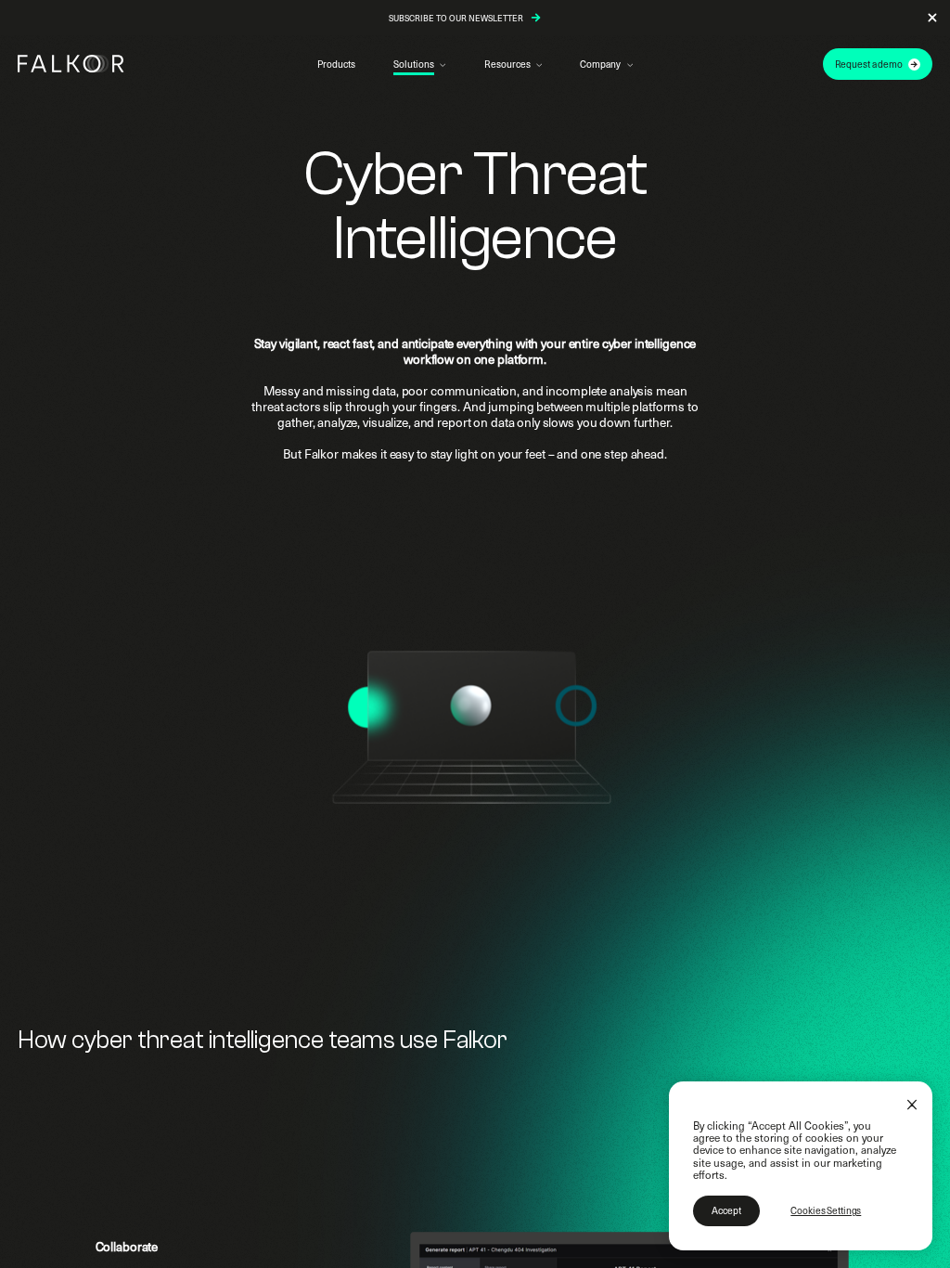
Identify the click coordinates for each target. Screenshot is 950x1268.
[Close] (912, 1105)
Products (336, 64)
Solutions (413, 64)
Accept (726, 1210)
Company (600, 64)
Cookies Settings (825, 1210)
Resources (507, 64)
